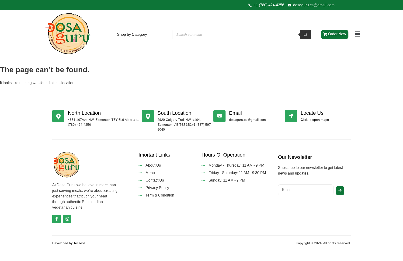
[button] (357, 34)
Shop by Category (132, 34)
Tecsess (79, 243)
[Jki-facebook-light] (56, 219)
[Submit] (340, 190)
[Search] (305, 34)
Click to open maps (315, 120)
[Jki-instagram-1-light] (67, 219)
